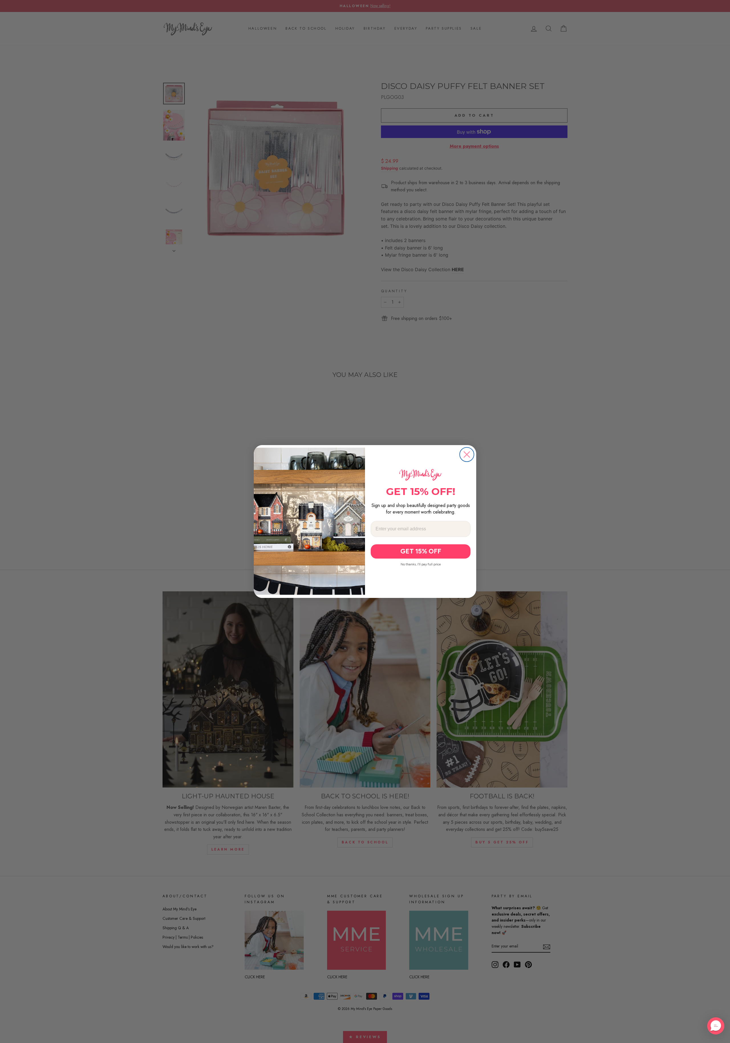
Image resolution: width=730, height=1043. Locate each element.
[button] (715, 1025)
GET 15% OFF (420, 551)
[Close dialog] (467, 454)
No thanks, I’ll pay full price (421, 564)
